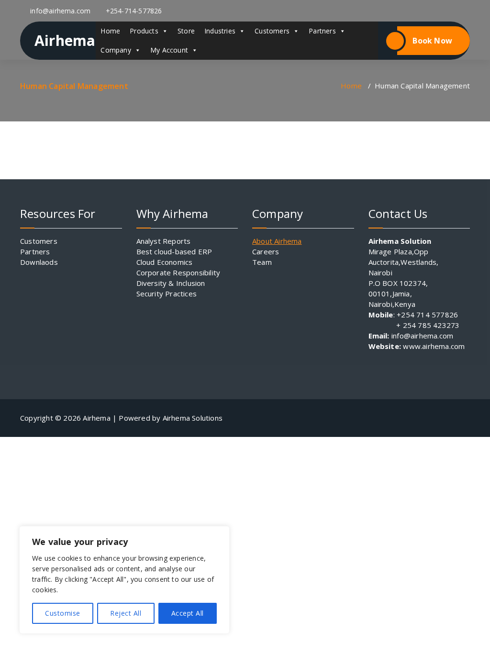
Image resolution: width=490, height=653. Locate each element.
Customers (272, 30)
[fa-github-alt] (439, 11)
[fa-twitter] (368, 11)
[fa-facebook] (321, 11)
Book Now (432, 40)
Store (186, 30)
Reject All (125, 613)
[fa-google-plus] (392, 11)
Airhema (64, 40)
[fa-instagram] (416, 11)
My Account (169, 49)
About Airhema (277, 241)
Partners (322, 30)
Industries (219, 30)
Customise (62, 613)
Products (144, 30)
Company (115, 49)
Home (110, 30)
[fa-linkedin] (345, 11)
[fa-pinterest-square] (463, 11)
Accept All (187, 613)
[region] (124, 580)
